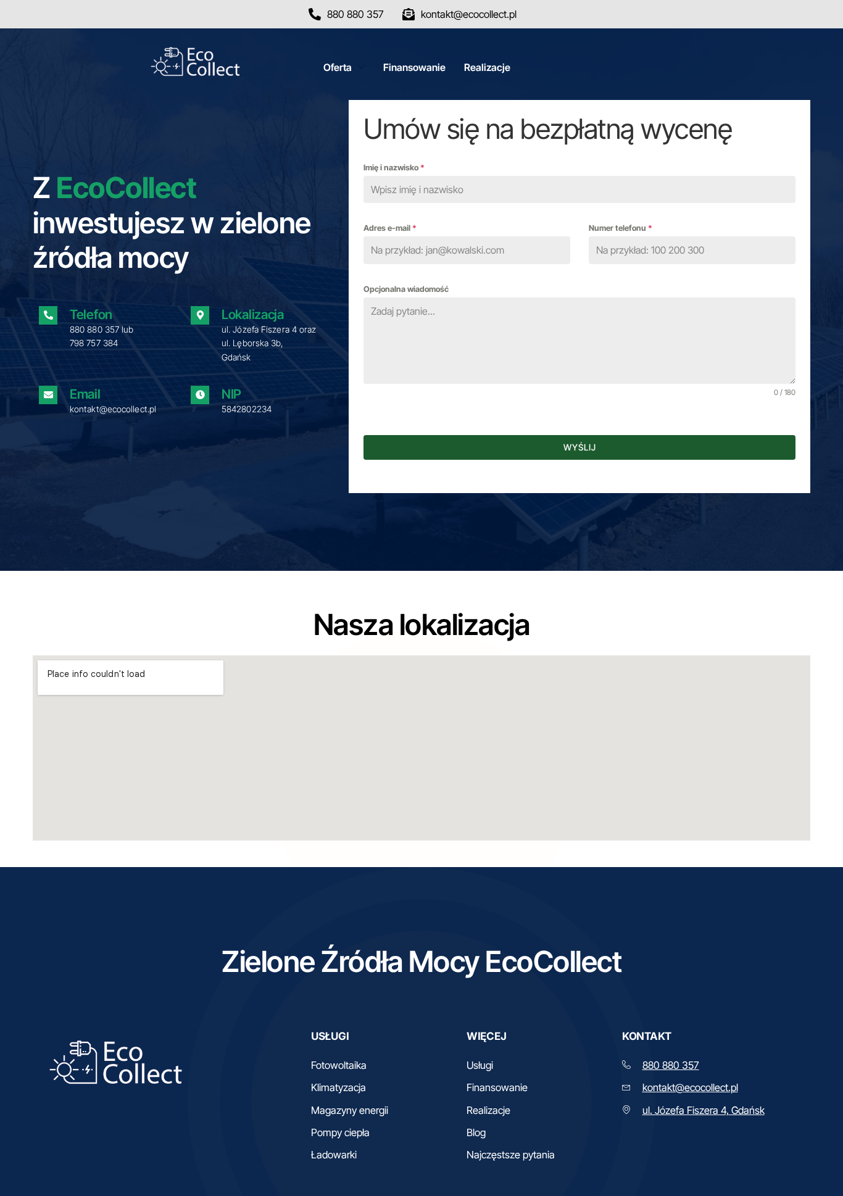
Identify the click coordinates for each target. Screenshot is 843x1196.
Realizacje (487, 67)
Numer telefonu (620, 228)
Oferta (337, 67)
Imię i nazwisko (394, 167)
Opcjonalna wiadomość (406, 289)
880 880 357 (94, 329)
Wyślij (579, 447)
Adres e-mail (390, 228)
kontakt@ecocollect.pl (690, 1087)
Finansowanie (414, 67)
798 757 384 (94, 343)
